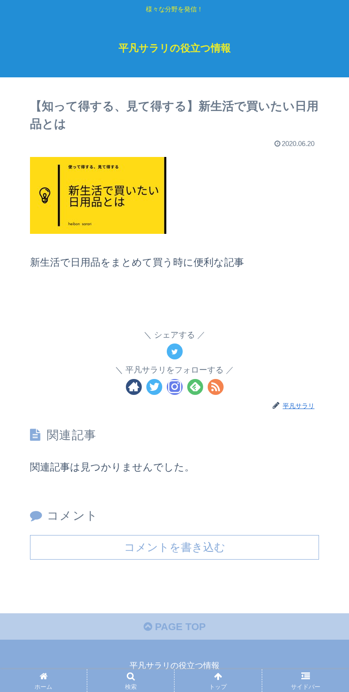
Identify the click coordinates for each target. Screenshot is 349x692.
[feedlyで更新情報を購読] (195, 387)
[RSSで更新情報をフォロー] (216, 387)
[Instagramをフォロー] (175, 387)
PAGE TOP (179, 626)
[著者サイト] (134, 387)
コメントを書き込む (174, 547)
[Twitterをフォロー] (154, 387)
